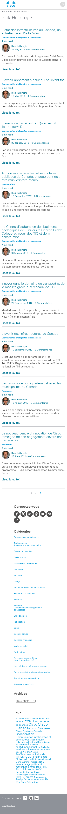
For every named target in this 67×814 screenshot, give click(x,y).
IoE (17, 752)
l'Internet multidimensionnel (33, 759)
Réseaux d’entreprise (24, 594)
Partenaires (19, 652)
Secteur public (21, 634)
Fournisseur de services (25, 563)
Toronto (29, 777)
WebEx (44, 779)
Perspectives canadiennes (26, 537)
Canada (37, 721)
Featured (33, 742)
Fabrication (19, 622)
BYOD (28, 721)
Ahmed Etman (38, 719)
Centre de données (23, 551)
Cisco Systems (39, 728)
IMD (18, 749)
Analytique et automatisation (27, 545)
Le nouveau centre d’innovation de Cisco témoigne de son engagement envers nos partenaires (32, 437)
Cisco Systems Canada (29, 731)
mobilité (35, 762)
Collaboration (20, 557)
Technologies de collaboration (30, 775)
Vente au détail (21, 646)
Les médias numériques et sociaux (30, 666)
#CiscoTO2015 (23, 718)
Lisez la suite (10, 69)
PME (44, 767)
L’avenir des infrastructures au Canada (30, 333)
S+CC (38, 769)
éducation (32, 782)
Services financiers (23, 640)
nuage (27, 764)
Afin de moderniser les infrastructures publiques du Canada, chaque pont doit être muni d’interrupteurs (31, 177)
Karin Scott (41, 757)
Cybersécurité (37, 740)
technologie (33, 772)
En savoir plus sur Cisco (26, 658)
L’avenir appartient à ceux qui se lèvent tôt (33, 80)
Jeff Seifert (26, 752)
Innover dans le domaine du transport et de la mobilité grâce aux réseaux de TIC (33, 285)
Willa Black (21, 782)
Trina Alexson (40, 777)
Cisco (32, 724)
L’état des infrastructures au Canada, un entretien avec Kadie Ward (31, 31)
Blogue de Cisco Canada (14, 12)
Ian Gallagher (44, 747)
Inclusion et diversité (24, 660)
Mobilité (18, 576)
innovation (26, 749)
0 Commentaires (36, 49)
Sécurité (18, 600)
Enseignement (20, 616)
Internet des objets (41, 750)
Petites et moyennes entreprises (29, 588)
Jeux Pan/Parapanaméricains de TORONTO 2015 (30, 754)
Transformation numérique (26, 678)
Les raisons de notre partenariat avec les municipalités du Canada (31, 385)
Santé (16, 628)
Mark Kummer (23, 762)
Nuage (17, 582)
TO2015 (20, 777)
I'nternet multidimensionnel (27, 745)
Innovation (19, 569)
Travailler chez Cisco (24, 684)
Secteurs (18, 606)
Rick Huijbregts (19, 46)
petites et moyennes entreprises (29, 765)
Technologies (20, 543)
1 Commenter (38, 253)
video (36, 780)
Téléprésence (24, 779)
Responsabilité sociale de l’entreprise (32, 672)
